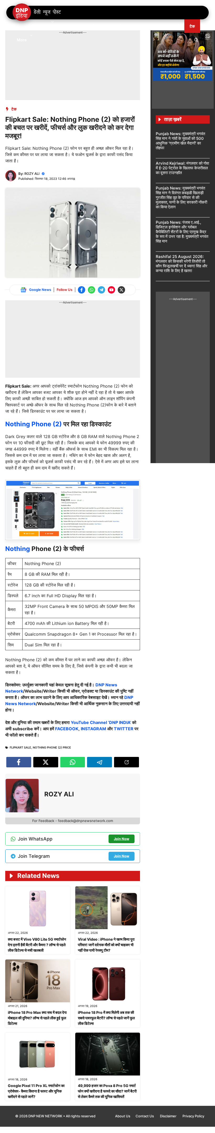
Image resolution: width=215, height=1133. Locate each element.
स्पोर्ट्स (159, 26)
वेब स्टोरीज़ (119, 26)
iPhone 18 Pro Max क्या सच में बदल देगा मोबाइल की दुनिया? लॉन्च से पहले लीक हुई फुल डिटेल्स (37, 1018)
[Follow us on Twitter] (121, 290)
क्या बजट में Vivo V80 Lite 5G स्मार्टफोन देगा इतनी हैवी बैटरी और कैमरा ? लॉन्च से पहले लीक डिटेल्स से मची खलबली (37, 944)
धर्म (177, 26)
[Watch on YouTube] (111, 290)
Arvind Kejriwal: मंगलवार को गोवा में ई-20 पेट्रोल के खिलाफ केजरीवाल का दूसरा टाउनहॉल (182, 168)
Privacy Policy (193, 1116)
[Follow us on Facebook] (81, 290)
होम (19, 26)
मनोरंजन (95, 26)
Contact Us (145, 1116)
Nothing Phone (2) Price (52, 747)
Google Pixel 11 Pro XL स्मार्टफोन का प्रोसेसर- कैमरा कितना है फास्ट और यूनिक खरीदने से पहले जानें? (36, 1091)
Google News (40, 289)
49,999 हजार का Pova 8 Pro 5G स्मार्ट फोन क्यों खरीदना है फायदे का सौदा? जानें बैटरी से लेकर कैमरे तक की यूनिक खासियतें (107, 1091)
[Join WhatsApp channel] (91, 290)
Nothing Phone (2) (34, 424)
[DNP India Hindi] (37, 12)
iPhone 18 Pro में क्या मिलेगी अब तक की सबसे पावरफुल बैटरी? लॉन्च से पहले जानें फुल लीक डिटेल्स (106, 1018)
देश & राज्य (40, 26)
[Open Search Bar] (196, 40)
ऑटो (141, 26)
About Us (122, 1116)
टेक (192, 26)
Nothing (17, 549)
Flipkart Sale (20, 747)
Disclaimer (168, 1116)
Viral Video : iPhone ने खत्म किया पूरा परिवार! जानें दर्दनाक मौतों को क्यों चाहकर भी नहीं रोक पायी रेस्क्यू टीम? (106, 944)
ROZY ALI (32, 173)
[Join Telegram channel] (101, 290)
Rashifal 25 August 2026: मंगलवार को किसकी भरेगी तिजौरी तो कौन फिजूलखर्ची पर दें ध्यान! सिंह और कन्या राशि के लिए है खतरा (181, 263)
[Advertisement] (100, 46)
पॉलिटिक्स (72, 26)
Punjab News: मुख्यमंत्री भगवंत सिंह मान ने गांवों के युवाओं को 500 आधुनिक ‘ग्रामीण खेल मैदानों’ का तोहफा (180, 140)
